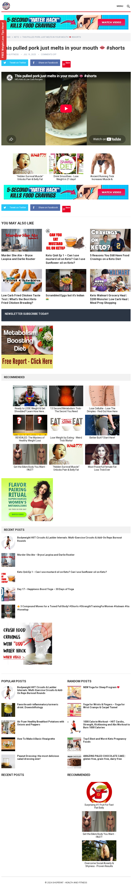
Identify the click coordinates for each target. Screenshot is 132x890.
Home (8, 37)
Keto (16, 37)
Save (68, 62)
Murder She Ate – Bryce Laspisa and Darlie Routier (46, 554)
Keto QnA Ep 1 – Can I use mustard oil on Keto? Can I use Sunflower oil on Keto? (65, 259)
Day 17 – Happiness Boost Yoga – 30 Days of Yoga (45, 589)
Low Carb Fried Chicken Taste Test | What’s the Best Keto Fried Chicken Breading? (20, 299)
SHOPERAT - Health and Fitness (70, 882)
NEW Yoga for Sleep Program (100, 687)
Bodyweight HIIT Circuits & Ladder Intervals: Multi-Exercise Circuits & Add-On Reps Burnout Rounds (40, 690)
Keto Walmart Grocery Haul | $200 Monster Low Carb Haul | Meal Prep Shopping (109, 299)
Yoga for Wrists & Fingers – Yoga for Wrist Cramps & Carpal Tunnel (104, 706)
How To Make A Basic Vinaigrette (36, 738)
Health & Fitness (10, 54)
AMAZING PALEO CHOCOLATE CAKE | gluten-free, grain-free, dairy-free (104, 757)
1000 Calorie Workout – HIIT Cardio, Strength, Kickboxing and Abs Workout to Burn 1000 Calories (106, 724)
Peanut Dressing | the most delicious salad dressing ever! (38, 757)
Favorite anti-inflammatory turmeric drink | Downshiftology (37, 706)
